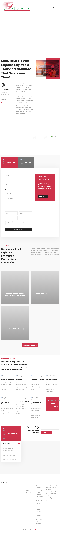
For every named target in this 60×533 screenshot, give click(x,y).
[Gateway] (16, 7)
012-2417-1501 (53, 485)
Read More (15, 298)
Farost (36, 529)
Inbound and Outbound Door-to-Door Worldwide (15, 294)
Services (28, 490)
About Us (28, 488)
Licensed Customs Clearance (38, 505)
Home (27, 485)
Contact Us (44, 196)
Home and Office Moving (14, 329)
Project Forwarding (41, 293)
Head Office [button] (6, 443)
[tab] (9, 162)
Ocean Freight (39, 490)
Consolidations (39, 496)
